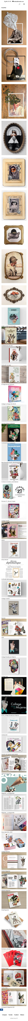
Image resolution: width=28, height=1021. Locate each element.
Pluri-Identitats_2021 (6, 696)
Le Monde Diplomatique (7, 579)
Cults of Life (4, 988)
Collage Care (4, 676)
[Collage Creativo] (14, 588)
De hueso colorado (6, 949)
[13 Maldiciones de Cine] (14, 335)
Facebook (16, 1014)
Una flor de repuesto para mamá (9, 754)
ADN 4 (3, 540)
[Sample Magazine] (14, 880)
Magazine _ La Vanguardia (7, 793)
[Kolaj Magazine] (14, 900)
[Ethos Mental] (14, 549)
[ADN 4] (14, 530)
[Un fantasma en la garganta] (14, 433)
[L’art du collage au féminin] (14, 413)
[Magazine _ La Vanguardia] (14, 783)
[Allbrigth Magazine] (14, 764)
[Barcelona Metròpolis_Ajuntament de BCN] (14, 452)
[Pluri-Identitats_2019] (14, 822)
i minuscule (4, 735)
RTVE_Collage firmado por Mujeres (10, 715)
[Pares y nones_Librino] (14, 919)
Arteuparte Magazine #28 (7, 1007)
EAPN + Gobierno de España (8, 326)
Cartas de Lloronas (6, 365)
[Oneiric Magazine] (14, 861)
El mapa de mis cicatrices (7, 384)
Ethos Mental (4, 559)
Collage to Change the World (8, 404)
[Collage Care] (14, 666)
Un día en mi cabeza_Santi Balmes (9, 482)
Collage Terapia (5, 520)
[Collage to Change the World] (14, 394)
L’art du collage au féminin (8, 423)
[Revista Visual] (14, 958)
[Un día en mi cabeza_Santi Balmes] (14, 472)
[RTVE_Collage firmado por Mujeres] (14, 705)
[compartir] (1, 1010)
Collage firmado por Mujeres (8, 657)
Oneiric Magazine (5, 871)
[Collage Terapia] (14, 511)
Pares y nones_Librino (7, 929)
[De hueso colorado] (14, 939)
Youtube (10, 1014)
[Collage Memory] (14, 841)
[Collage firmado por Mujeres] (14, 647)
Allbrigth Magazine (6, 773)
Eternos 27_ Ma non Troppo (8, 501)
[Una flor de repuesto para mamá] (14, 744)
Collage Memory (5, 851)
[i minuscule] (14, 725)
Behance (22, 1014)
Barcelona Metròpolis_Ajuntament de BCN (12, 462)
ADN (2, 637)
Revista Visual (4, 968)
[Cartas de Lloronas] (14, 355)
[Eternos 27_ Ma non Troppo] (14, 491)
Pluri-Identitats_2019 (6, 832)
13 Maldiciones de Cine (7, 345)
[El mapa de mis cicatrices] (14, 374)
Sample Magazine (5, 890)
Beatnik (3, 618)
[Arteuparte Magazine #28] (14, 997)
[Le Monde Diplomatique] (14, 569)
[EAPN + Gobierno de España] (14, 316)
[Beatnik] (14, 608)
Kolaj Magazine (5, 910)
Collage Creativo (5, 598)
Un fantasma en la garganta (8, 443)
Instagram (4, 1014)
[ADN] (14, 627)
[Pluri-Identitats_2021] (14, 686)
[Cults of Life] (14, 978)
